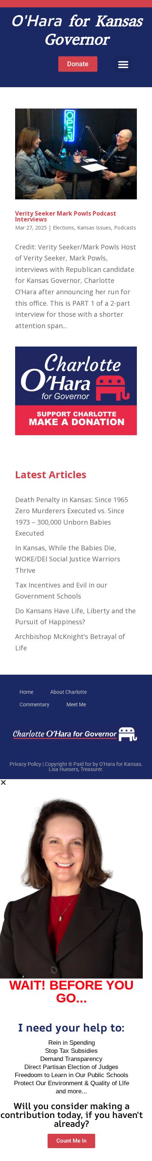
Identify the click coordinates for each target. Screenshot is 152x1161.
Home (26, 692)
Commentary (34, 704)
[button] (123, 64)
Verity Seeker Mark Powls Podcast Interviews (65, 216)
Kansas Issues (94, 227)
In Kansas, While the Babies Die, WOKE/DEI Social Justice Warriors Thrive (67, 559)
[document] (76, 970)
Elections (63, 227)
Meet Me (76, 704)
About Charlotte (68, 692)
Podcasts (125, 227)
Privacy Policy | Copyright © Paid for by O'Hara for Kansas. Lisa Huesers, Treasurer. (76, 766)
